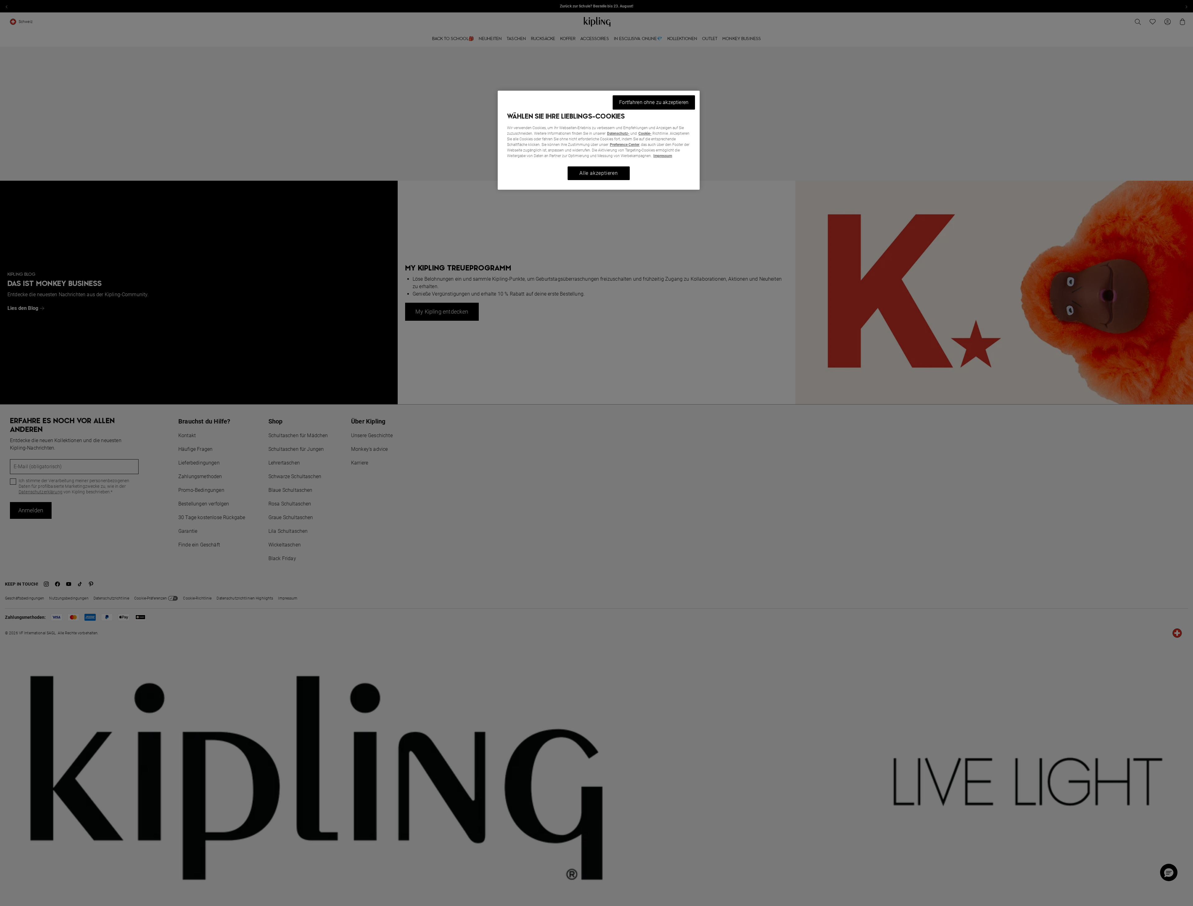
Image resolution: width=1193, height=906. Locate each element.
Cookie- (644, 133)
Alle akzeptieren (598, 173)
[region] (599, 140)
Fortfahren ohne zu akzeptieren (653, 102)
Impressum (662, 156)
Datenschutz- (618, 133)
